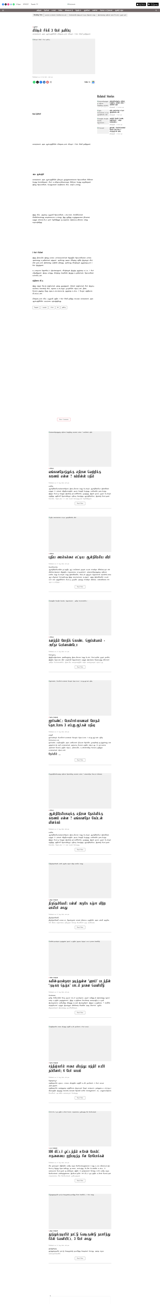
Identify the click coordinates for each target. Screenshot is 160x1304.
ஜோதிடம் (78, 10)
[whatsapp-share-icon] (34, 83)
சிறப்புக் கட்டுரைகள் (106, 10)
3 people (44, 307)
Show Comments (63, 419)
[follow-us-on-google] (93, 82)
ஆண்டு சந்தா (119, 10)
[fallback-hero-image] (103, 104)
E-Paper (18, 4)
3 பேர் (52, 307)
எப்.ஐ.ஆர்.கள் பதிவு (95, 738)
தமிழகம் (39, 10)
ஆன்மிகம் (87, 10)
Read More (80, 503)
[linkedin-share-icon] (44, 83)
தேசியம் (46, 10)
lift (57, 307)
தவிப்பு (64, 307)
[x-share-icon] (37, 83)
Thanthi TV (34, 4)
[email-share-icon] (47, 83)
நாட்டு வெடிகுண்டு (66, 1251)
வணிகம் (94, 10)
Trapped (36, 307)
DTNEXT (26, 4)
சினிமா (60, 10)
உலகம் (54, 10)
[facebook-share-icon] (41, 83)
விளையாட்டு (69, 10)
